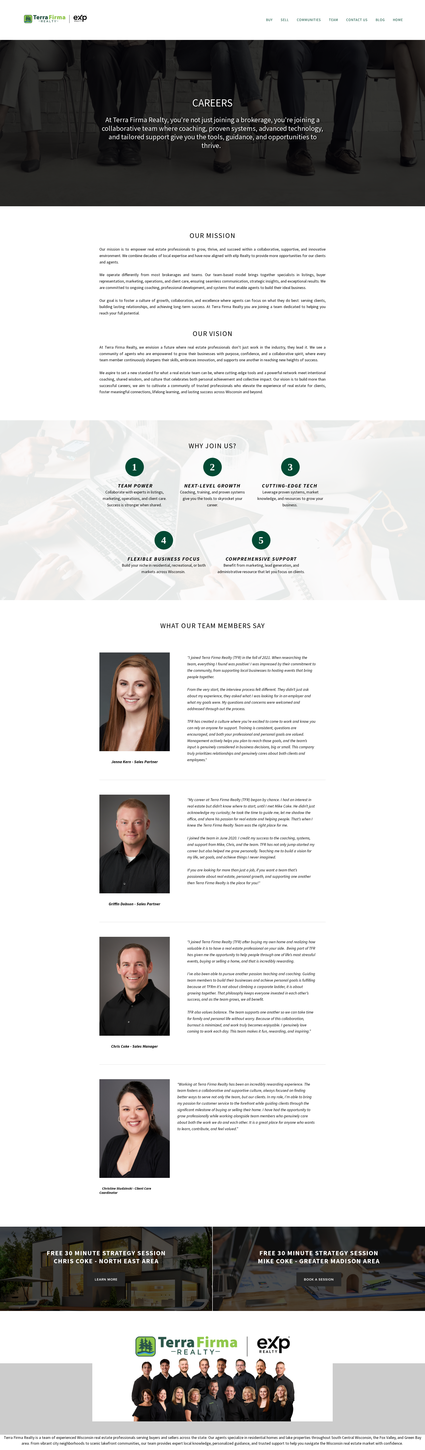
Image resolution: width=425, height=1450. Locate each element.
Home (398, 20)
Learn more (106, 1279)
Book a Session (319, 1279)
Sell (285, 20)
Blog (380, 20)
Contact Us (357, 20)
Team (333, 20)
